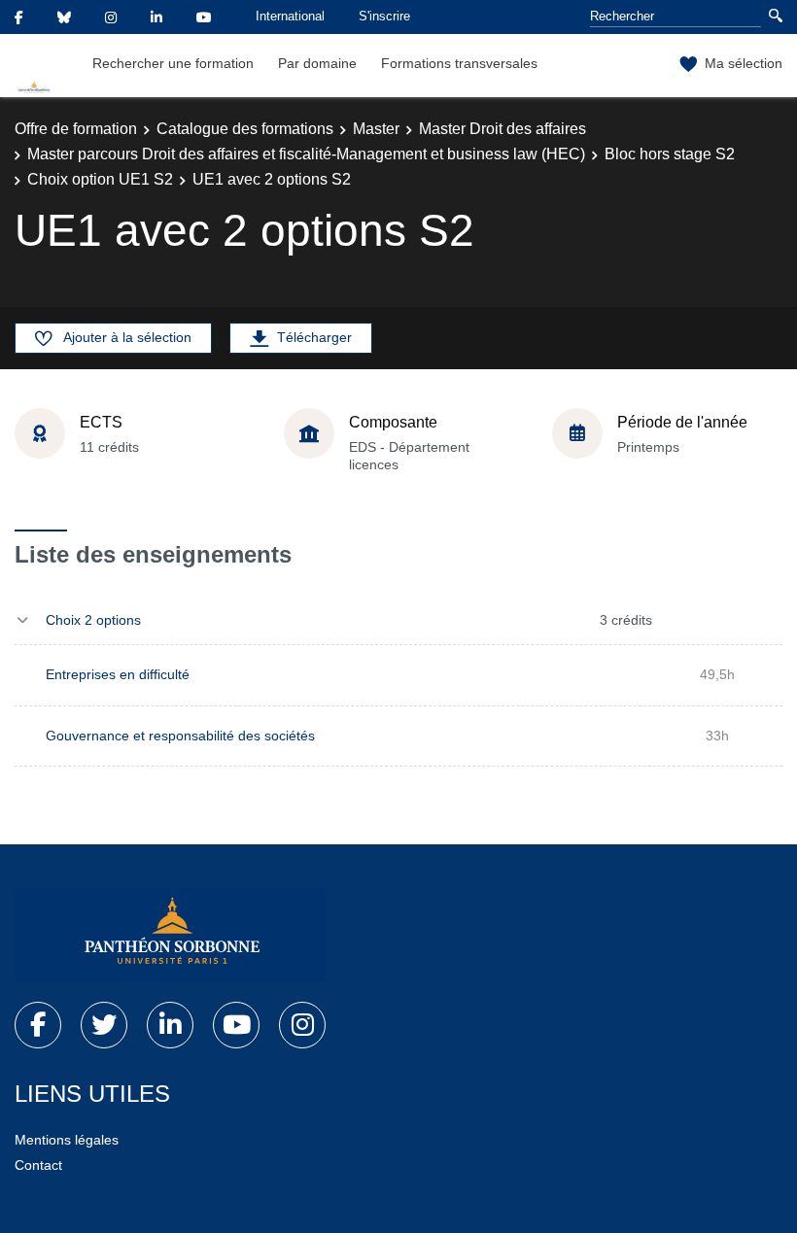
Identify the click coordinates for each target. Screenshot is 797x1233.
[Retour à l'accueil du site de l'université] (170, 934)
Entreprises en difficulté (118, 674)
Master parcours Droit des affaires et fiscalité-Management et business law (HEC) (306, 154)
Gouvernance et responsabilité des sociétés (180, 735)
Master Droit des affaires (502, 128)
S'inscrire (384, 16)
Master (376, 128)
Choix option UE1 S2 (100, 179)
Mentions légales (67, 1139)
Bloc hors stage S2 (670, 154)
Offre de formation (76, 128)
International (290, 16)
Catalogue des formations (244, 128)
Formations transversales (459, 63)
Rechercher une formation (173, 63)
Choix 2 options (93, 620)
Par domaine (317, 63)
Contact (38, 1165)
